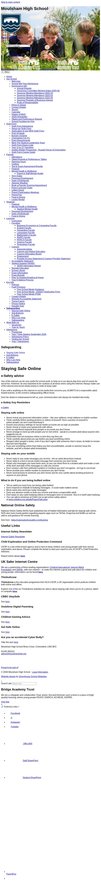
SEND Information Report (29, 266)
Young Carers (18, 301)
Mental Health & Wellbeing (24, 171)
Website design (8, 676)
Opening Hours (19, 162)
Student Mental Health (27, 209)
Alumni (15, 110)
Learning (10, 218)
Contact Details (19, 107)
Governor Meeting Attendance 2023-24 (35, 95)
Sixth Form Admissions (22, 126)
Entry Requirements (21, 140)
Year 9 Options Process (23, 280)
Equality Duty (18, 306)
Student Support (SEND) (23, 263)
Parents (10, 154)
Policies (15, 285)
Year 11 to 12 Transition (23, 147)
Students (10, 202)
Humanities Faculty (26, 230)
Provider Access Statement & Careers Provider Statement (43, 259)
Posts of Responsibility (27, 102)
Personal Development (22, 178)
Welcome (16, 81)
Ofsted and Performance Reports (27, 119)
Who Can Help (18, 318)
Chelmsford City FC (21, 138)
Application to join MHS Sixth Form (28, 131)
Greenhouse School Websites (33, 676)
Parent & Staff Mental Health (30, 173)
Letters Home (18, 190)
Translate (27, 48)
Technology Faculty (26, 244)
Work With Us (12, 322)
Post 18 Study (18, 133)
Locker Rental (18, 199)
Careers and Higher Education (31, 251)
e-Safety (5, 407)
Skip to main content (10, 2)
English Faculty (24, 228)
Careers (15, 247)
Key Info (10, 282)
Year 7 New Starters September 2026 (29, 334)
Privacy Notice (18, 303)
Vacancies (16, 325)
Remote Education (20, 268)
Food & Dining (18, 197)
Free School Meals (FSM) (29, 294)
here (23, 556)
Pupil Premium (18, 287)
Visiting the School (20, 339)
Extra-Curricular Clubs (22, 188)
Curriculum (17, 221)
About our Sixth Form (21, 128)
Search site (6, 683)
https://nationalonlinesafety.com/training (29, 520)
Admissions (11, 329)
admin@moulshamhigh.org (13, 654)
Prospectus (17, 332)
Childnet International (60, 567)
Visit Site (5, 702)
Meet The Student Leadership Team (28, 143)
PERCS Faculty (24, 240)
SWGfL (19, 570)
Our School (11, 79)
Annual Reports (24, 88)
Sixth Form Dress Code (22, 145)
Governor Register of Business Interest (35, 100)
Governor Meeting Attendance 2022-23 (35, 93)
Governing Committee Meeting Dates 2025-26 (38, 91)
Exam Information (20, 273)
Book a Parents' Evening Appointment (29, 185)
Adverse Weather (20, 183)
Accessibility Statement (22, 261)
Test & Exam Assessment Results (27, 166)
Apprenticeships (24, 249)
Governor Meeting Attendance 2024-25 (35, 98)
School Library (18, 270)
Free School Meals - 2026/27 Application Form (38, 292)
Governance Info (19, 86)
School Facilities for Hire (23, 121)
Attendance (17, 157)
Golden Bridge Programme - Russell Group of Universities (38, 150)
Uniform (15, 164)
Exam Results (18, 275)
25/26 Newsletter (19, 117)
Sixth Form (11, 124)
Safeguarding (13, 308)
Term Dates (17, 176)
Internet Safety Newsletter (13, 537)
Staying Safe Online (21, 311)
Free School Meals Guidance (30, 289)
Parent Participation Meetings (25, 192)
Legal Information (40, 672)
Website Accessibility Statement (26, 299)
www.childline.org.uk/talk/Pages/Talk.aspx (28, 499)
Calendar (16, 112)
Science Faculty (24, 242)
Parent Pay (17, 195)
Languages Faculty (26, 233)
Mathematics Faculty (26, 235)
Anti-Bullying (18, 313)
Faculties (16, 223)
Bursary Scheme (19, 136)
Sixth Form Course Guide (23, 152)
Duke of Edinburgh (20, 180)
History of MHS (19, 114)
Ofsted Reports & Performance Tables (29, 159)
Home (9, 76)
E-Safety (16, 315)
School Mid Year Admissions (25, 84)
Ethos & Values (19, 105)
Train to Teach (18, 327)
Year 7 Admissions (20, 341)
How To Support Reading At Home (28, 277)
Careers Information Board (29, 254)
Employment (23, 256)
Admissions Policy (20, 337)
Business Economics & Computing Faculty (37, 225)
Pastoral (15, 169)
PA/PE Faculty (23, 237)
